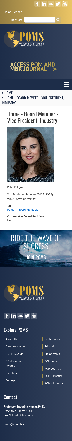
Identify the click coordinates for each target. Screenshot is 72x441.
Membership (52, 354)
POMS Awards (14, 354)
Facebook (37, 2)
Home (7, 12)
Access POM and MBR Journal (32, 66)
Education (50, 346)
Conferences (52, 339)
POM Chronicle (53, 383)
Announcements (16, 346)
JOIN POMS (36, 258)
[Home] (25, 38)
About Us (11, 339)
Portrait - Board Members (22, 209)
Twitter (58, 2)
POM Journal (52, 368)
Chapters (11, 373)
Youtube (64, 2)
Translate (16, 20)
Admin (18, 12)
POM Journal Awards (14, 363)
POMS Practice (53, 376)
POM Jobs (50, 361)
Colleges (11, 380)
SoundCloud (51, 2)
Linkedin (44, 2)
